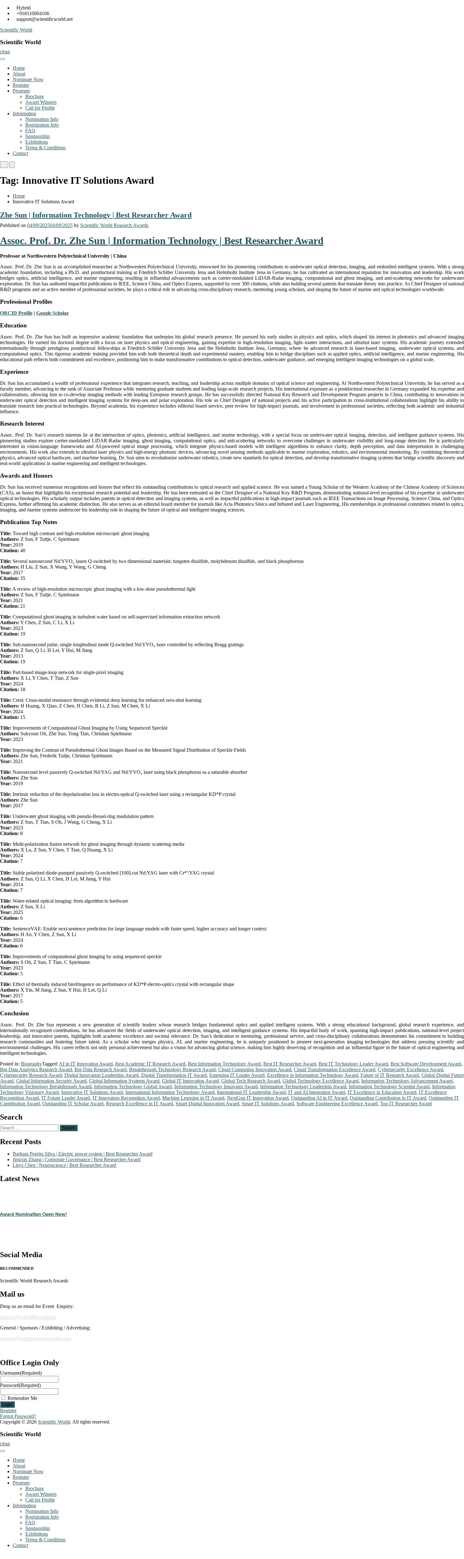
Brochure (34, 96)
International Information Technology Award (169, 1092)
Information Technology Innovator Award (216, 1086)
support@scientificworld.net (28, 1317)
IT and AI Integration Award (316, 1092)
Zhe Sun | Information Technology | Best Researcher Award (96, 215)
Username (21, 1373)
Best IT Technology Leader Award (353, 1063)
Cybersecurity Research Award (31, 1075)
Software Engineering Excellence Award (337, 1103)
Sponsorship (37, 136)
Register (21, 85)
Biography (31, 1063)
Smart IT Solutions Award (268, 1103)
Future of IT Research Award (389, 1075)
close (5, 51)
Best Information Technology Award (224, 1063)
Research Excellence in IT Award (139, 1103)
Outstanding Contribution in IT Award (388, 1098)
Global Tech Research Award (250, 1081)
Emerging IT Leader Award (237, 1075)
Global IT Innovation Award (190, 1081)
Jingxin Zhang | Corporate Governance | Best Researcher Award (76, 1159)
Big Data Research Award (100, 1069)
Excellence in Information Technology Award (312, 1075)
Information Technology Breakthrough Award (46, 1086)
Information (24, 113)
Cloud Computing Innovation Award (254, 1069)
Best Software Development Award (425, 1063)
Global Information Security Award (51, 1081)
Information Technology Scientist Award (389, 1086)
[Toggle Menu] (2, 59)
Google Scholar (52, 313)
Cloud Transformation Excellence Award (334, 1069)
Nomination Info (41, 119)
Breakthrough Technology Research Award (172, 1069)
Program (21, 90)
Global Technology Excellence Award (321, 1081)
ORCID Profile (16, 313)
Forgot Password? (18, 1416)
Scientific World (16, 30)
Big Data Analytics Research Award (36, 1069)
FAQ (30, 130)
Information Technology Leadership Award (303, 1086)
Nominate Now (28, 79)
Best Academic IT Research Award (150, 1063)
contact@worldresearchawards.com (35, 1338)
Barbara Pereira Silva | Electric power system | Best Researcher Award (82, 1153)
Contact (20, 153)
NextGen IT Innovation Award (258, 1098)
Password (20, 1385)
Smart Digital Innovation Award (207, 1103)
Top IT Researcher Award (406, 1103)
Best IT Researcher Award (289, 1063)
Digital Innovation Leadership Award (101, 1075)
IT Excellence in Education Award (382, 1092)
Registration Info (42, 125)
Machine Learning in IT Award (193, 1098)
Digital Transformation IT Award (174, 1075)
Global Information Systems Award (124, 1081)
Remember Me (22, 1398)
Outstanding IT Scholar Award (73, 1103)
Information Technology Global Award (133, 1086)
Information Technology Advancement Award (407, 1081)
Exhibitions (36, 142)
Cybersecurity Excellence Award (410, 1069)
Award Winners (41, 102)
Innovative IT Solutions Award (92, 1092)
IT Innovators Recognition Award (126, 1098)
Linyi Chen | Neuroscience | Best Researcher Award (64, 1165)
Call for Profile (40, 108)
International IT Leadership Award (251, 1092)
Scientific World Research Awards (114, 225)
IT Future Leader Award (65, 1098)
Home (19, 68)
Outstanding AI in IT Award (319, 1098)
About (19, 73)
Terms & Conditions (45, 147)
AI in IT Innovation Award (86, 1063)
